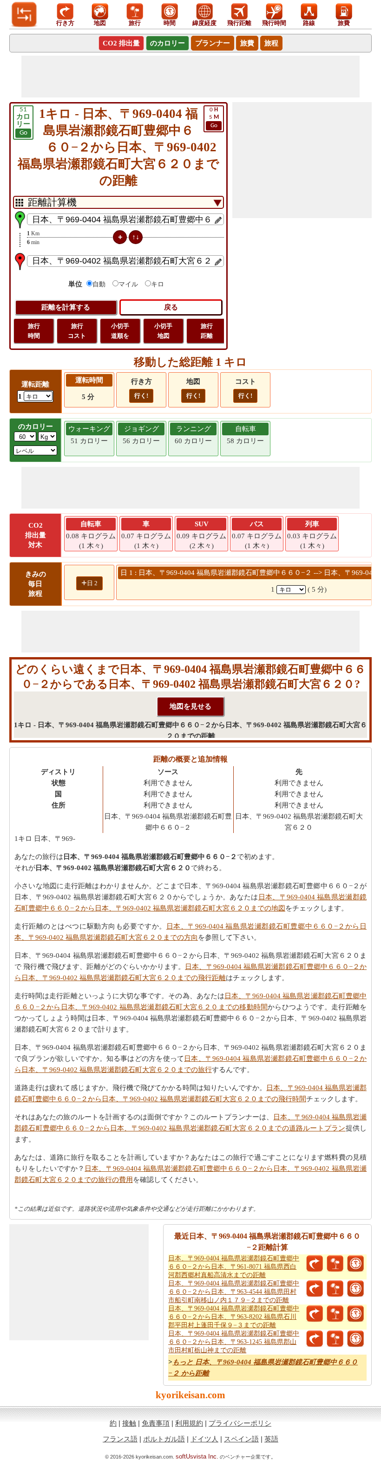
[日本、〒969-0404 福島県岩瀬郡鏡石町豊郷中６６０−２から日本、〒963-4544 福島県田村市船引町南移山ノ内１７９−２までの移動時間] (355, 1288)
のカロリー (167, 43)
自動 (98, 284)
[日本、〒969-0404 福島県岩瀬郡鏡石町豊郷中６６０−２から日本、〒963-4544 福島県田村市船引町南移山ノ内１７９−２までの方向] (314, 1288)
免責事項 (156, 1423)
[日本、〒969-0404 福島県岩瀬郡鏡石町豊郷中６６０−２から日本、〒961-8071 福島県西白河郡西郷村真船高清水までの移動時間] (355, 1263)
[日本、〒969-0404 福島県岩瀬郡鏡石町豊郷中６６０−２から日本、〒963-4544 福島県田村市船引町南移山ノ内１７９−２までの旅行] (335, 1288)
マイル (128, 284)
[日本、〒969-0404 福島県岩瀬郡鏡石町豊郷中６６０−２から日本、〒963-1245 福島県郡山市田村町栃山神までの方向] (314, 1339)
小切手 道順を (120, 331)
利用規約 (189, 1423)
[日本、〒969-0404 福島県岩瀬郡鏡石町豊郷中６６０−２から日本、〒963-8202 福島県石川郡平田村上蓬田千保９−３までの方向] (314, 1314)
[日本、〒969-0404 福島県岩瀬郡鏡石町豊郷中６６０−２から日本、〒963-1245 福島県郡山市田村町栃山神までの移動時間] (355, 1339)
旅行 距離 (207, 331)
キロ (157, 284)
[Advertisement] (190, 76)
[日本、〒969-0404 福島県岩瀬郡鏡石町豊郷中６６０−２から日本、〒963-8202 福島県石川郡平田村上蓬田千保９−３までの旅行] (335, 1314)
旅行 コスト (77, 331)
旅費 (247, 43)
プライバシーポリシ (240, 1423)
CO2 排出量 (121, 43)
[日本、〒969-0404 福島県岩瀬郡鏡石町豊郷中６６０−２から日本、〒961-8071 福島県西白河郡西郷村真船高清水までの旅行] (335, 1263)
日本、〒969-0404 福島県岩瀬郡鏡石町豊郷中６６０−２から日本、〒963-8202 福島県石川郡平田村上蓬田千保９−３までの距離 (233, 1317)
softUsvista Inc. (197, 1456)
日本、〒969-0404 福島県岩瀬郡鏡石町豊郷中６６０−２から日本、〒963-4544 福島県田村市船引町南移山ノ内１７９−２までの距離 (233, 1292)
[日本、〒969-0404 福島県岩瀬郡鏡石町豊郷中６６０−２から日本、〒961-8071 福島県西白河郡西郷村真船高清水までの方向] (314, 1263)
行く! (141, 395)
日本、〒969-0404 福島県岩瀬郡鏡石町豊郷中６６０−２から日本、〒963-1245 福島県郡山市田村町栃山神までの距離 (233, 1342)
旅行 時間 (34, 331)
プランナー (212, 43)
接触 (129, 1423)
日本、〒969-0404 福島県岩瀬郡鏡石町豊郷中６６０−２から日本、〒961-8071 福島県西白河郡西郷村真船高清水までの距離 (233, 1267)
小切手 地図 (163, 331)
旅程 (271, 43)
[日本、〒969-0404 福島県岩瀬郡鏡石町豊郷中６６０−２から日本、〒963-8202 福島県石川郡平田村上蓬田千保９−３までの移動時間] (355, 1314)
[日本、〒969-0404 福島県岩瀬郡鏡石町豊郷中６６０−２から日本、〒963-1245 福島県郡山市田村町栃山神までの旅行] (335, 1339)
